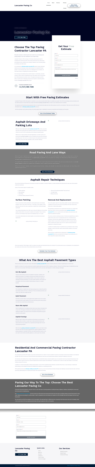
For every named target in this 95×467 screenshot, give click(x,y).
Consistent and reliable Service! (25, 84)
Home (48, 2)
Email (56, 62)
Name (56, 53)
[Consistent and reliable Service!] (16, 85)
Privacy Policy (77, 465)
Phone (56, 58)
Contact (64, 8)
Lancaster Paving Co (23, 5)
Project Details (57, 67)
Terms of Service (70, 465)
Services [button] (58, 2)
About (53, 2)
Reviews (64, 2)
